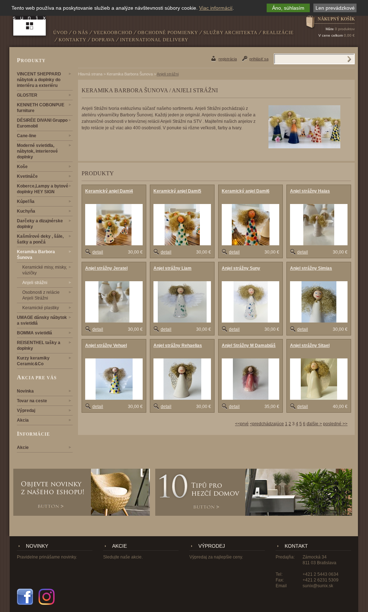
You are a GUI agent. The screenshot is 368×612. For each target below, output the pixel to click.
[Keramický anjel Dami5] (182, 224)
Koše (22, 166)
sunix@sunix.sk (318, 585)
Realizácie (278, 32)
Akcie (23, 447)
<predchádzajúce (267, 423)
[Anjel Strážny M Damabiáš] (250, 379)
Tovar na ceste (32, 400)
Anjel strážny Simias (311, 268)
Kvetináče (27, 176)
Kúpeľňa (25, 201)
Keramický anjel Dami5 (177, 191)
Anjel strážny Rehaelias (177, 345)
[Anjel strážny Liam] (182, 302)
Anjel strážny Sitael (310, 345)
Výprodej (211, 546)
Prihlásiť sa (258, 59)
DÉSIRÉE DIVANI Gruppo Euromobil (42, 123)
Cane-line (26, 135)
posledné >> (335, 423)
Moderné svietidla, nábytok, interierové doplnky (37, 151)
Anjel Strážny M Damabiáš (249, 345)
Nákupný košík (336, 19)
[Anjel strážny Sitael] (319, 379)
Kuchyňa (26, 211)
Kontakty (72, 39)
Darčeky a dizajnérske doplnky (40, 223)
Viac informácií (216, 8)
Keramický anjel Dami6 (246, 191)
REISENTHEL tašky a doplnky (38, 345)
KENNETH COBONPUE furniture (40, 107)
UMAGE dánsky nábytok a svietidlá (42, 320)
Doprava (103, 39)
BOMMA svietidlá (34, 332)
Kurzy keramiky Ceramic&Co (33, 361)
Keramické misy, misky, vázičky (44, 270)
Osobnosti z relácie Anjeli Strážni (41, 295)
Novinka (25, 391)
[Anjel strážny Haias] (319, 224)
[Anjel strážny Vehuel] (114, 379)
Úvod (60, 32)
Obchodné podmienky (168, 32)
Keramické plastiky (40, 307)
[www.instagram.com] (46, 597)
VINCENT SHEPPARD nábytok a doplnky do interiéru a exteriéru (39, 79)
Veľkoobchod (112, 32)
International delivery (154, 39)
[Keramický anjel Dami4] (114, 224)
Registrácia (227, 59)
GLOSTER (27, 95)
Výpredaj (26, 410)
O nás (80, 32)
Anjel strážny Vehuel (106, 345)
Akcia (23, 420)
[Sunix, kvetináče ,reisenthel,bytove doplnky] (30, 20)
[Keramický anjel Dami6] (250, 224)
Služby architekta (230, 32)
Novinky (37, 546)
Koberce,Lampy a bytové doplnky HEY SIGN (42, 189)
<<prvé (242, 423)
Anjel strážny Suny (241, 268)
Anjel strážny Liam (172, 268)
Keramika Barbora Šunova (36, 254)
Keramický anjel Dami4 (109, 191)
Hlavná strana (90, 74)
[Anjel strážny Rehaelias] (182, 379)
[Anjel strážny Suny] (250, 302)
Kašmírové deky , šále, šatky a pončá (40, 239)
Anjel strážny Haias (310, 191)
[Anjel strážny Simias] (319, 302)
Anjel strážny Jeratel (106, 268)
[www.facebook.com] (25, 597)
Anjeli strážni (34, 282)
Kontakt (296, 546)
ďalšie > (314, 423)
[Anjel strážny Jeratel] (114, 302)
